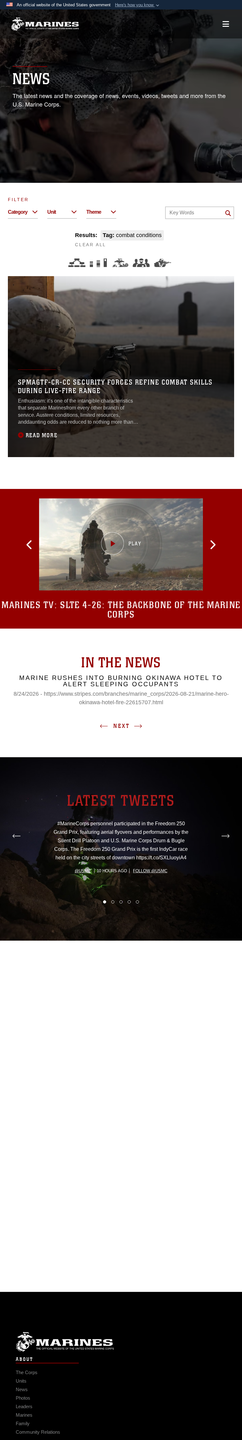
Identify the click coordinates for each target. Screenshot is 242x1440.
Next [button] (121, 726)
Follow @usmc (150, 870)
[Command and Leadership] (141, 262)
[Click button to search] (228, 213)
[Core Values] (119, 262)
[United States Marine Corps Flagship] (45, 24)
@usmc (83, 870)
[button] (137, 5)
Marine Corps (121, 1342)
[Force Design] (76, 262)
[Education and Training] (98, 262)
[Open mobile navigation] (226, 23)
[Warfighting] (162, 262)
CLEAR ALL (90, 244)
